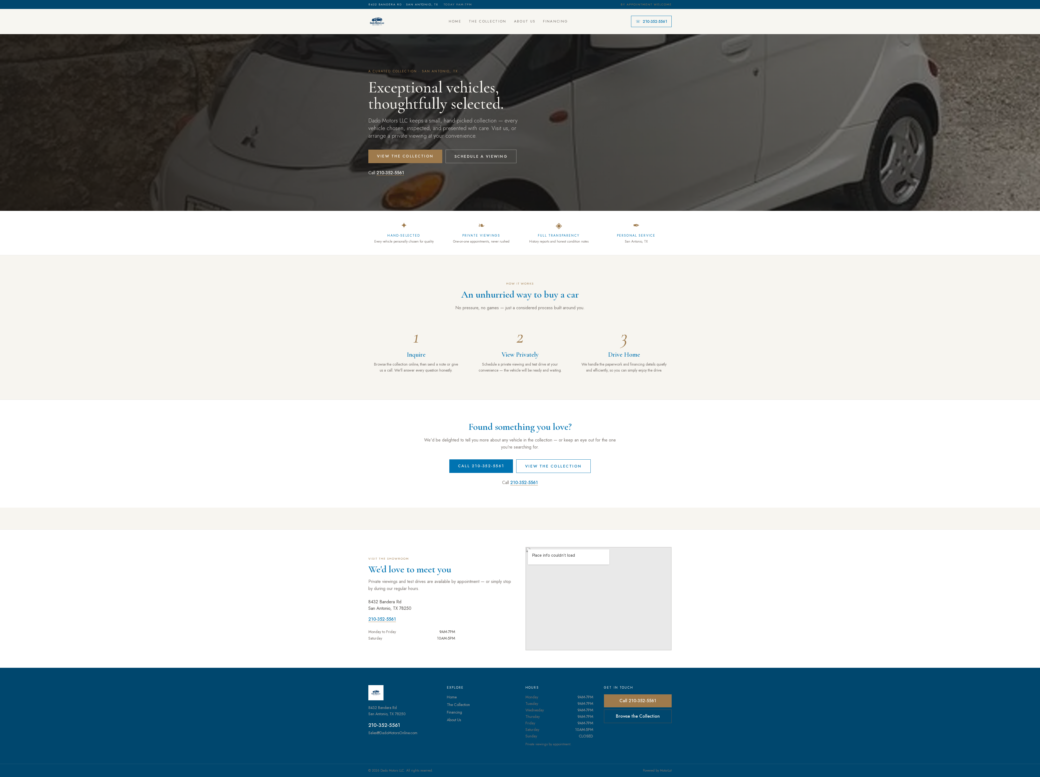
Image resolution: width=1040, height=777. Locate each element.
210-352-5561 (651, 21)
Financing (555, 21)
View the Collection (405, 156)
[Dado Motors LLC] (377, 21)
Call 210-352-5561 (481, 466)
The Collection (487, 21)
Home (455, 21)
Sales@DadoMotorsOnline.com (392, 733)
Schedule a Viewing (481, 156)
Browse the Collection (638, 716)
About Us (525, 21)
